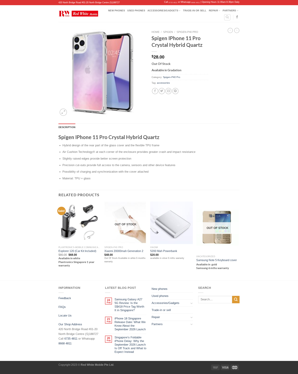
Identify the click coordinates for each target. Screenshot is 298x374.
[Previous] (58, 240)
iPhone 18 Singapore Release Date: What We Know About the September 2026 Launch (130, 324)
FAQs (62, 307)
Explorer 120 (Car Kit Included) (77, 251)
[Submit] (236, 299)
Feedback (64, 298)
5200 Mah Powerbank (163, 251)
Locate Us (65, 315)
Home (156, 32)
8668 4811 (195, 2)
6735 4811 (173, 2)
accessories (163, 82)
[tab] (66, 127)
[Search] (227, 17)
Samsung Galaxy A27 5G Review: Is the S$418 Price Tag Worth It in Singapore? (129, 305)
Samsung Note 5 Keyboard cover (216, 260)
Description (66, 127)
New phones (116, 10)
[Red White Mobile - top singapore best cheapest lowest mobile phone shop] (78, 14)
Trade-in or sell (194, 10)
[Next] (238, 240)
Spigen (168, 32)
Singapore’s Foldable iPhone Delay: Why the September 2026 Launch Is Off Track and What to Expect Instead (130, 345)
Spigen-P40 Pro (187, 32)
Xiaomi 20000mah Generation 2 (123, 251)
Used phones (136, 10)
